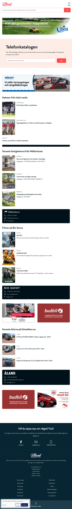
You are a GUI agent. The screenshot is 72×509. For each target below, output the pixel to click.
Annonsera (20, 496)
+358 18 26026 (12, 377)
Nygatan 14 (9, 297)
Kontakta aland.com (36, 467)
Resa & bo (20, 492)
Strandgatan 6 (10, 221)
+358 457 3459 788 (13, 291)
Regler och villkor (36, 475)
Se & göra (20, 489)
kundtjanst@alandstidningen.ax (15, 380)
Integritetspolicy (36, 469)
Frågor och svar (36, 473)
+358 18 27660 (12, 215)
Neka (18, 505)
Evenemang (20, 480)
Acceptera (24, 505)
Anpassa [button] (4, 505)
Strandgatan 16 (10, 382)
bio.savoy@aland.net (12, 294)
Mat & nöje (20, 483)
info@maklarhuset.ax (12, 218)
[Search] (67, 10)
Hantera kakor (36, 471)
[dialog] (15, 504)
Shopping (20, 486)
